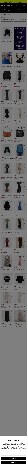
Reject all (13, 462)
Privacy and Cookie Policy (19, 448)
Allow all (13, 458)
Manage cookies (13, 454)
